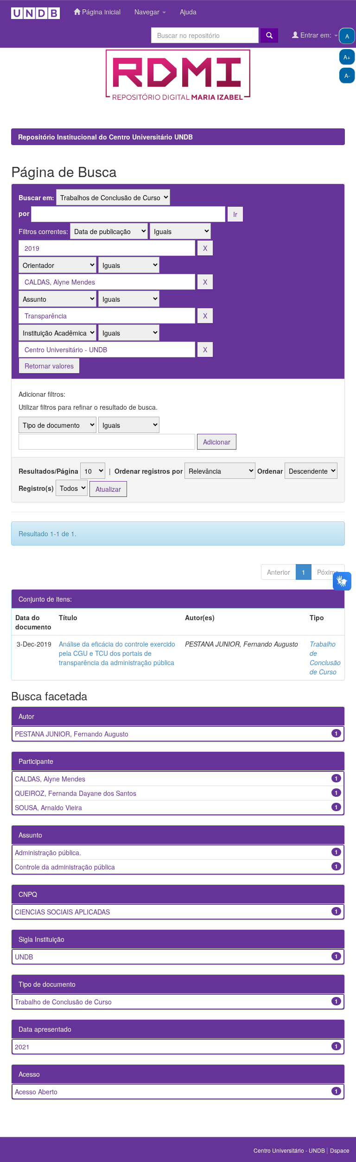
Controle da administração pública (65, 866)
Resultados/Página (48, 471)
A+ (346, 57)
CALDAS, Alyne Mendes (50, 778)
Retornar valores (49, 365)
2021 (22, 1046)
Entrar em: (316, 34)
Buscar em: (36, 197)
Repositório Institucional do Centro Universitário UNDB (105, 136)
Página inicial (100, 11)
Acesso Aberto (36, 1091)
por (24, 213)
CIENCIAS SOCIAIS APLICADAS (62, 911)
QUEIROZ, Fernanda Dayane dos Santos (75, 793)
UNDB (24, 956)
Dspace (340, 1150)
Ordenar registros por (148, 471)
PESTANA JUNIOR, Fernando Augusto (71, 733)
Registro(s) (36, 488)
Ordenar (270, 471)
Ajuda (188, 11)
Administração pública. (48, 852)
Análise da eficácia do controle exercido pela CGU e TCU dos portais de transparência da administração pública (117, 653)
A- (347, 75)
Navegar (147, 11)
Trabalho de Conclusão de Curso (325, 657)
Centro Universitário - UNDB (290, 1150)
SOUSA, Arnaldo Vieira (48, 807)
